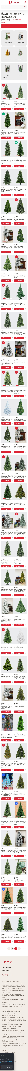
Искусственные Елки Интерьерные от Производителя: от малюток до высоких (12, 982)
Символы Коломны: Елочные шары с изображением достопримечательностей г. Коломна (13, 995)
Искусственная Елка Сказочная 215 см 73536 (19, 705)
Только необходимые (7, 1066)
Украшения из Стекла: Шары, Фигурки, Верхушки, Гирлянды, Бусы (12, 1027)
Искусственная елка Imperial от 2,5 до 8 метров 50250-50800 (20, 823)
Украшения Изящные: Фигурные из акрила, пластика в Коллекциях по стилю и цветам (13, 1031)
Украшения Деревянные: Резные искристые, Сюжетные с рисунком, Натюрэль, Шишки (13, 1023)
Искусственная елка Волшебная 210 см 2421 (19, 247)
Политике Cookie (4, 1062)
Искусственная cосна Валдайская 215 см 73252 (19, 504)
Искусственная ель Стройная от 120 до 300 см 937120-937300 (20, 105)
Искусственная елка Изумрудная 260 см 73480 (20, 735)
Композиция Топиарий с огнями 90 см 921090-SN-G (20, 361)
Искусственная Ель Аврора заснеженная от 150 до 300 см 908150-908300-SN (20, 533)
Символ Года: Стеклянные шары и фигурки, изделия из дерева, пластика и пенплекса (13, 991)
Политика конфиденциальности (10, 1061)
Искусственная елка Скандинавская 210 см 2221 (20, 420)
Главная (3, 19)
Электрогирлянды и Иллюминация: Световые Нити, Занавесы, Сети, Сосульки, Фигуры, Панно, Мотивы (14, 1045)
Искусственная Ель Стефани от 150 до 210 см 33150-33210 (7, 649)
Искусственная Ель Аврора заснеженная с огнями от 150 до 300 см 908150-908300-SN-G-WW (7, 765)
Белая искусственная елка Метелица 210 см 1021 (6, 420)
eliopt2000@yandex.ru (7, 975)
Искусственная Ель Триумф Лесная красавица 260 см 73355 (7, 937)
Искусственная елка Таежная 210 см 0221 (7, 275)
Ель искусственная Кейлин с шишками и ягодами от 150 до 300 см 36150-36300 (20, 678)
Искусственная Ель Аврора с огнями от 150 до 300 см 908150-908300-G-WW (20, 591)
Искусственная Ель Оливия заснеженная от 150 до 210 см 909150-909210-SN (20, 476)
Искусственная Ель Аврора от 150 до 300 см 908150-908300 (7, 305)
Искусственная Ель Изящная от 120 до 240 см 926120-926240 (7, 162)
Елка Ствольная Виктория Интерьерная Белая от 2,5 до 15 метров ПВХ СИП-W (7, 794)
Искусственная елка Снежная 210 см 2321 (5, 447)
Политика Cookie (6, 1068)
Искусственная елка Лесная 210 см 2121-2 (7, 677)
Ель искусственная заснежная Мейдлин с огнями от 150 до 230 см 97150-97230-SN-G (6, 619)
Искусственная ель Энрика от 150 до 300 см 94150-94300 (19, 909)
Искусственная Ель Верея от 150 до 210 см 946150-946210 (7, 133)
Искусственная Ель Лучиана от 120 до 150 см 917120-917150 (20, 276)
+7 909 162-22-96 (6, 967)
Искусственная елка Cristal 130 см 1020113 (20, 190)
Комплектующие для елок (8, 1052)
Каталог (8, 19)
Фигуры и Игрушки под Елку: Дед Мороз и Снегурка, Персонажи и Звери (13, 1036)
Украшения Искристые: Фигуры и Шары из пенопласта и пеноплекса (13, 1014)
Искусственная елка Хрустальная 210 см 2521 (19, 304)
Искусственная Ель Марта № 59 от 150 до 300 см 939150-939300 (20, 392)
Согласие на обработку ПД (8, 1064)
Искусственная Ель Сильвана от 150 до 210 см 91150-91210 (20, 219)
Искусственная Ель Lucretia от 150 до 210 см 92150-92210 (7, 505)
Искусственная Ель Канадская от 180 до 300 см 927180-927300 (7, 562)
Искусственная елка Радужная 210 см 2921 (19, 648)
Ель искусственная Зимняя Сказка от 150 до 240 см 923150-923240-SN (7, 533)
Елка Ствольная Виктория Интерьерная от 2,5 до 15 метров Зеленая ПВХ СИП (6, 736)
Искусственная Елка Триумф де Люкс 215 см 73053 (20, 764)
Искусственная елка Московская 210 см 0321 (6, 218)
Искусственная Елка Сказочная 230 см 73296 (19, 794)
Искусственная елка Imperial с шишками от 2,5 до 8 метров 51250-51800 (7, 909)
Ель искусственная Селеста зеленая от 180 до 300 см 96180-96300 (7, 880)
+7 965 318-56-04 (6, 970)
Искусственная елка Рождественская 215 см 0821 (19, 619)
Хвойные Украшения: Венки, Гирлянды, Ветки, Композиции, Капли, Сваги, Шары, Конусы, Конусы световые (14, 1006)
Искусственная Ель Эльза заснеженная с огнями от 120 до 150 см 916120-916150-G (6, 706)
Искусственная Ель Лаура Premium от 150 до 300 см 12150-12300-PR (19, 562)
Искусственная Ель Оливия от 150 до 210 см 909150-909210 (6, 191)
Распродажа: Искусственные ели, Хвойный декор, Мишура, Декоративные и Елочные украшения (13, 1001)
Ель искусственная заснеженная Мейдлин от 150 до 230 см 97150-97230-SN (7, 362)
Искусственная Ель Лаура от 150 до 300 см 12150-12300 (7, 333)
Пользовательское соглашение (10, 1063)
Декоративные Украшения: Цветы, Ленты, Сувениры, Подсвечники (12, 1040)
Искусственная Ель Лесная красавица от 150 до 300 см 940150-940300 (7, 476)
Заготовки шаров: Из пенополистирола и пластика (12, 1049)
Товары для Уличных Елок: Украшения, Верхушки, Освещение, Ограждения (12, 1010)
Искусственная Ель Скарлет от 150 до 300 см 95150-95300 (7, 823)
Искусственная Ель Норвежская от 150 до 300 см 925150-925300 (19, 333)
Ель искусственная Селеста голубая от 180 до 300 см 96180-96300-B (20, 880)
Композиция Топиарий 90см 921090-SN (20, 133)
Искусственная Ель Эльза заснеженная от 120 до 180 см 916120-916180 (7, 248)
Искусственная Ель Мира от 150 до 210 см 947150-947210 (20, 162)
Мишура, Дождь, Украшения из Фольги (12, 1034)
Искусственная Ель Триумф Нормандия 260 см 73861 (20, 936)
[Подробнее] (7, 91)
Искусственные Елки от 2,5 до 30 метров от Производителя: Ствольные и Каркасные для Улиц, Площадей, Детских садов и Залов (13, 986)
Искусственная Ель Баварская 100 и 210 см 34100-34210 (6, 105)
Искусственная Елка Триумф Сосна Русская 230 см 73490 (7, 851)
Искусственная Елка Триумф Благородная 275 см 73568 (7, 590)
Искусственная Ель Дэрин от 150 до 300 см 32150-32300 (7, 391)
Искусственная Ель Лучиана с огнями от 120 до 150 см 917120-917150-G (20, 448)
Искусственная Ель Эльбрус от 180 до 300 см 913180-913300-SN (20, 851)
